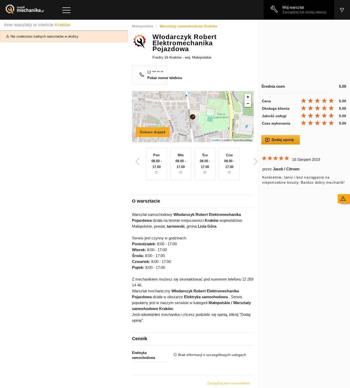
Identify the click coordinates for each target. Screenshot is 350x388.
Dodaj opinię (283, 140)
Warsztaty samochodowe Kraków (188, 26)
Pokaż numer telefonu (164, 78)
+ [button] (247, 96)
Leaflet (216, 140)
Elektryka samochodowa (143, 355)
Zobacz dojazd (153, 132)
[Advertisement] (303, 52)
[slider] (318, 101)
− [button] (247, 103)
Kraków (62, 24)
